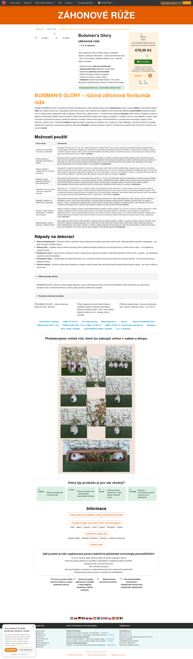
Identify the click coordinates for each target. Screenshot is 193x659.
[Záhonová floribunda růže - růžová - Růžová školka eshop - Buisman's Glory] (90, 618)
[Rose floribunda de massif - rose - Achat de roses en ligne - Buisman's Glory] (106, 618)
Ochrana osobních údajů (75, 655)
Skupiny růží (39, 29)
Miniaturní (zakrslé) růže (42, 643)
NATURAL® (110, 639)
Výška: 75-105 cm (70, 321)
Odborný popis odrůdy (48, 276)
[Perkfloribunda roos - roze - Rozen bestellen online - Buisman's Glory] (117, 618)
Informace (68, 3)
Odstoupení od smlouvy (118, 655)
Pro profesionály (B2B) (85, 3)
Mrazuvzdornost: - (109, 321)
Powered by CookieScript (19, 654)
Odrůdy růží (27, 3)
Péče (60, 3)
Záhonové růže (51, 29)
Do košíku (144, 61)
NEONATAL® (112, 645)
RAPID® (110, 641)
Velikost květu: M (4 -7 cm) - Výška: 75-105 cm (82, 325)
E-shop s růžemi (15, 3)
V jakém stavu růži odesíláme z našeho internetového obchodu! (96, 515)
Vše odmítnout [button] (26, 650)
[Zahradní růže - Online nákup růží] (187, 2)
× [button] (33, 626)
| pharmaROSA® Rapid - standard (98, 328)
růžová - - (125, 321)
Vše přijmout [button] (11, 650)
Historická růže (39, 633)
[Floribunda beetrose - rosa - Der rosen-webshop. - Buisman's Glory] (79, 618)
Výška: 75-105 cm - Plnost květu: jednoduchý (124, 325)
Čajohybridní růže (40, 635)
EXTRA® (111, 635)
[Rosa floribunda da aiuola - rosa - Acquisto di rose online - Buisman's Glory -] (102, 618)
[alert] (19, 640)
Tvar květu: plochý (89, 321)
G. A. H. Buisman (123, 328)
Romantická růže (40, 631)
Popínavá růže (39, 641)
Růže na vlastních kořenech (43, 3)
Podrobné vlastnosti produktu (51, 296)
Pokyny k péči (97, 544)
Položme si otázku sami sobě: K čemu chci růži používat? (96, 523)
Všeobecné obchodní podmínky (96, 655)
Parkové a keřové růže (41, 639)
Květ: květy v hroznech (49, 321)
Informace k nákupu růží (96, 533)
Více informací (19, 645)
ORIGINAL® (105, 633)
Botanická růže (39, 647)
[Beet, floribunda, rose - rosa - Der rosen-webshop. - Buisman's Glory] (94, 618)
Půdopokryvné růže (40, 645)
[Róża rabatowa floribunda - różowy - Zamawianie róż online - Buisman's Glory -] (109, 618)
